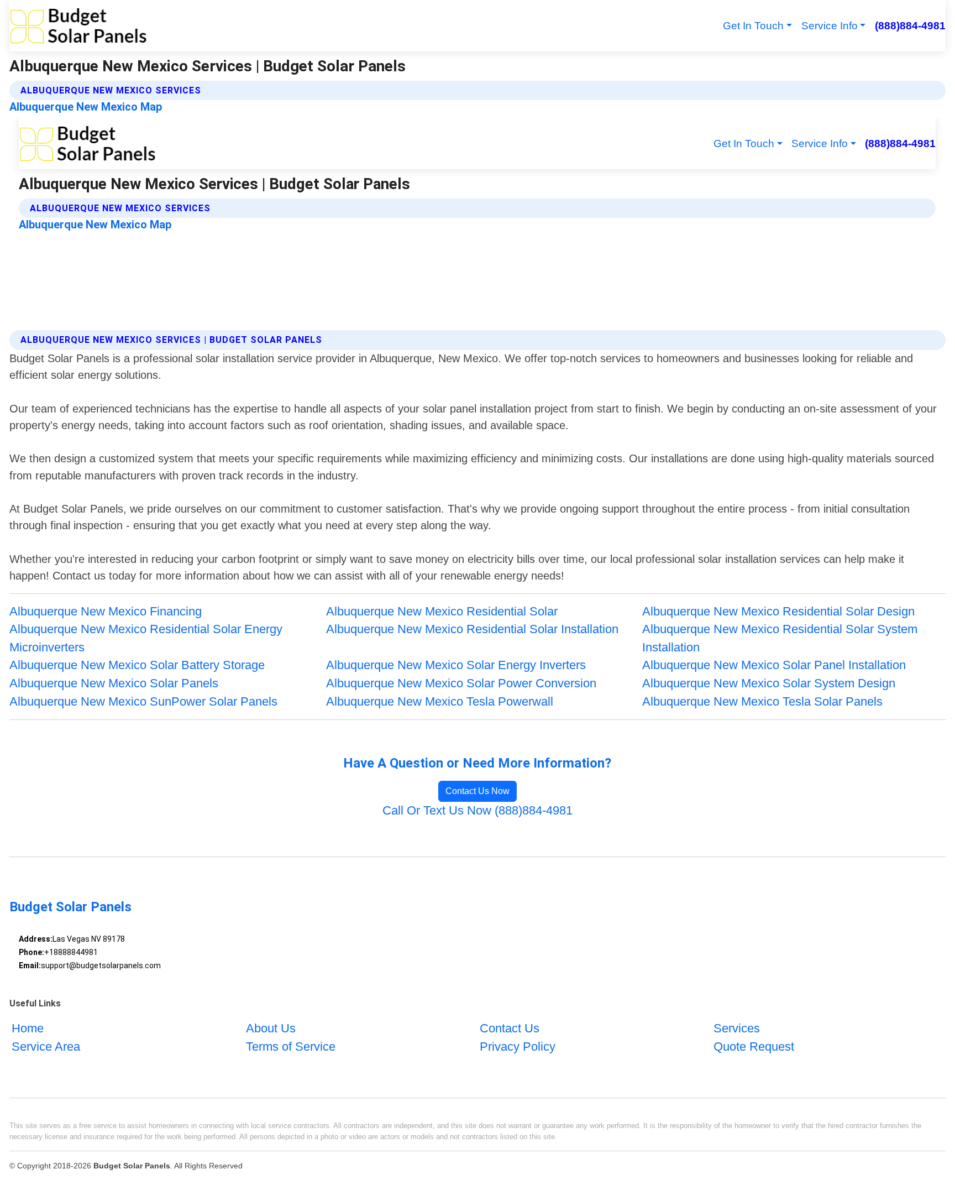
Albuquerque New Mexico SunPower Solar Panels (143, 701)
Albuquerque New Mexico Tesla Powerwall (439, 701)
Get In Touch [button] (753, 26)
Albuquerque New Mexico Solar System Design (768, 683)
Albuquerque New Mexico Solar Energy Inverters (456, 665)
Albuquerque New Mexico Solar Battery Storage (137, 665)
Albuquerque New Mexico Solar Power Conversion (461, 683)
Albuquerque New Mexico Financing (105, 611)
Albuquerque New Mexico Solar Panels (113, 683)
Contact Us (509, 1028)
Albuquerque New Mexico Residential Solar (442, 611)
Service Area (46, 1046)
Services (736, 1028)
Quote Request (753, 1046)
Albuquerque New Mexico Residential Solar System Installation (779, 638)
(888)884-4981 (910, 26)
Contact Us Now (477, 791)
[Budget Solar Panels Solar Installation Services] (78, 25)
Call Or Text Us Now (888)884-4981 (477, 810)
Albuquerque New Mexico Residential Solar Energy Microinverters (145, 638)
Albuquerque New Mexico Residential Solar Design (778, 611)
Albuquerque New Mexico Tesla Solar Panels (762, 701)
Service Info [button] (829, 26)
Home (28, 1028)
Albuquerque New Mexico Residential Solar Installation (472, 629)
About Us (271, 1028)
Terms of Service (290, 1046)
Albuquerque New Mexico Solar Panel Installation (774, 665)
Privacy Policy (517, 1046)
